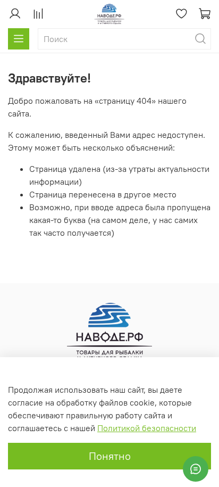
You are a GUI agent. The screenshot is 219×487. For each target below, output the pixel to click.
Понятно (110, 456)
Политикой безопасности (146, 428)
